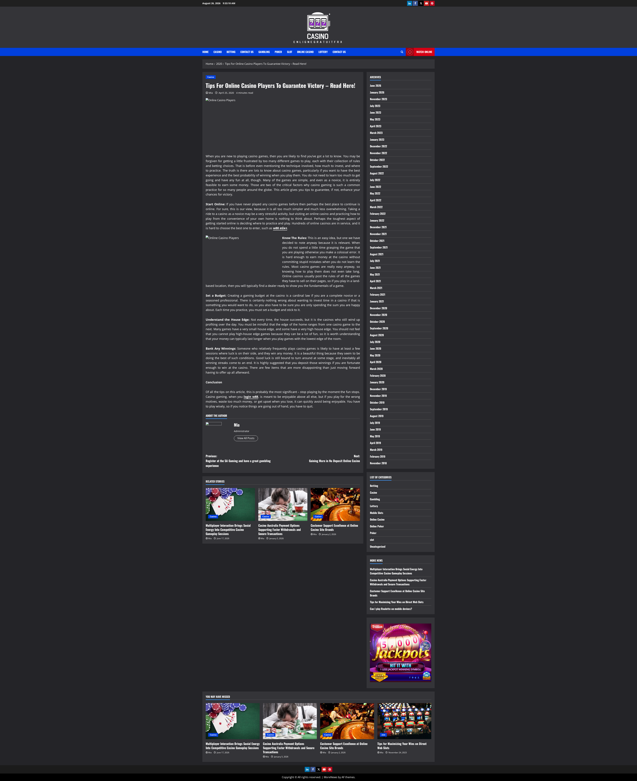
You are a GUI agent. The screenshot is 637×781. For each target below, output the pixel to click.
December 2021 (378, 227)
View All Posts (245, 438)
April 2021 (375, 281)
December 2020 (378, 308)
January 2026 (377, 92)
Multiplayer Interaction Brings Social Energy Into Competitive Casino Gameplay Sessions (228, 529)
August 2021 (376, 254)
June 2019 (375, 429)
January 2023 (377, 140)
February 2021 (377, 294)
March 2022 (376, 207)
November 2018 (378, 463)
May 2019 (375, 436)
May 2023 (375, 119)
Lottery (323, 52)
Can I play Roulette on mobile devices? (391, 609)
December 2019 (378, 389)
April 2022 (375, 200)
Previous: (238, 461)
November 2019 (378, 396)
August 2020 (377, 335)
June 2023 (375, 112)
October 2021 (377, 241)
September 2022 (379, 166)
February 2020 (378, 376)
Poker (278, 52)
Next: (334, 458)
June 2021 (375, 268)
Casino (217, 52)
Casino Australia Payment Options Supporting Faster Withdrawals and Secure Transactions (279, 529)
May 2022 (375, 193)
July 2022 (375, 180)
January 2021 (377, 301)
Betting (231, 52)
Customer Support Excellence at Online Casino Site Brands (334, 527)
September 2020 (379, 328)
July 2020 (375, 342)
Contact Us (246, 52)
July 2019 (375, 423)
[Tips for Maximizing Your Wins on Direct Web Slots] (404, 721)
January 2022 (377, 220)
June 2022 (375, 187)
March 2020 (376, 369)
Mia (211, 92)
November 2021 (378, 234)
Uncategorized (377, 546)
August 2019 (377, 416)
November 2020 (378, 315)
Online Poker (377, 526)
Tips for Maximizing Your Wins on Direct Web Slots (397, 602)
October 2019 (377, 402)
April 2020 (375, 362)
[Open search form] (402, 52)
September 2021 (379, 247)
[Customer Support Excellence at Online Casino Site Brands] (335, 504)
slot (289, 52)
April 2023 (375, 126)
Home (205, 52)
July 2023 (375, 106)
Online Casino (305, 52)
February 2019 (377, 456)
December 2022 (378, 146)
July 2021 (375, 261)
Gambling (264, 52)
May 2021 (375, 274)
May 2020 (375, 355)
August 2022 (377, 173)
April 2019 (375, 443)
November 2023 (378, 99)
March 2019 (376, 450)
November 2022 (378, 153)
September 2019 (379, 409)
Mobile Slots (376, 513)
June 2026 (375, 86)
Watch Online (424, 52)
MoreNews (330, 777)
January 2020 (377, 382)
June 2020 (375, 348)
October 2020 (377, 322)
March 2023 (376, 133)
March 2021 (376, 288)
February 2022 (378, 214)
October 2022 (377, 160)
